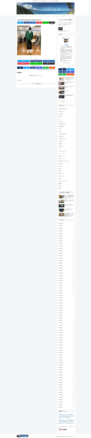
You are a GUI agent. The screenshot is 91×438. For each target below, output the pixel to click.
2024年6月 (66, 258)
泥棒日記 (60, 183)
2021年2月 (66, 355)
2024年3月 (66, 265)
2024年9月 (66, 250)
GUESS (60, 116)
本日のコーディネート (63, 181)
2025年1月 (66, 240)
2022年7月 (66, 312)
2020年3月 (66, 382)
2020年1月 (66, 387)
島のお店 (60, 166)
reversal (60, 131)
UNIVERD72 (61, 136)
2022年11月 (66, 305)
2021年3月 (66, 352)
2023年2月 (66, 297)
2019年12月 (66, 389)
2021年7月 (66, 342)
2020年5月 (66, 377)
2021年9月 (66, 337)
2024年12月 (66, 243)
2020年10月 (66, 364)
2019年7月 (66, 402)
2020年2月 (66, 384)
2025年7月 (66, 225)
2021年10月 (66, 335)
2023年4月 (66, 292)
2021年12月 (66, 330)
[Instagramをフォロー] (39, 68)
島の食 (60, 168)
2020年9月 (66, 367)
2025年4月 (66, 233)
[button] (52, 23)
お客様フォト (61, 146)
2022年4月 (66, 320)
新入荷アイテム (62, 173)
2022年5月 (66, 317)
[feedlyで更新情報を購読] (46, 68)
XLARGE (60, 141)
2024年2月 (66, 268)
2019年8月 (66, 399)
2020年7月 (66, 372)
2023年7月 (66, 285)
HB (59, 118)
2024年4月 (66, 263)
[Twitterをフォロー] (27, 68)
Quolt (60, 128)
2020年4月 (66, 379)
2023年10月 (66, 278)
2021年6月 (66, 345)
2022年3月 (66, 322)
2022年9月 (66, 310)
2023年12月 (66, 273)
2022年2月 (66, 325)
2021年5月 (66, 347)
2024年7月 (66, 255)
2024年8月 (66, 253)
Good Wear (61, 113)
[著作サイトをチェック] (20, 68)
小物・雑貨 (61, 163)
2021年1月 (66, 357)
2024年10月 (66, 248)
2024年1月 (66, 270)
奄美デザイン (61, 156)
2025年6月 (66, 228)
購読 (60, 28)
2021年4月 (66, 350)
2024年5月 (66, 260)
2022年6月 (66, 315)
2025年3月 (66, 235)
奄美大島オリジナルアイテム (64, 161)
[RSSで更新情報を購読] (52, 68)
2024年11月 (66, 245)
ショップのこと (62, 153)
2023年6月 (66, 287)
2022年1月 (66, 327)
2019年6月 (66, 404)
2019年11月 (66, 392)
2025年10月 (66, 223)
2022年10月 (66, 307)
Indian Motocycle (62, 123)
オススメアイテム (62, 151)
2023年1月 (66, 300)
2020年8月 (66, 369)
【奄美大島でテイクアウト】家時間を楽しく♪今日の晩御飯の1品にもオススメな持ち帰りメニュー (66, 416)
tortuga (66, 44)
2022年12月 (66, 302)
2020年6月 (66, 374)
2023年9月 (66, 280)
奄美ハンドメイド (62, 158)
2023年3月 (66, 295)
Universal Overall (62, 138)
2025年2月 (66, 238)
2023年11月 (66, 275)
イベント (60, 148)
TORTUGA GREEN (62, 133)
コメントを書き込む (36, 83)
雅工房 (60, 185)
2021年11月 (66, 332)
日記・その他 (61, 176)
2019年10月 (66, 394)
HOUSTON (61, 121)
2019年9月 (66, 397)
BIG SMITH (61, 111)
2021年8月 (66, 340)
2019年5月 (66, 407)
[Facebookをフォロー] (33, 68)
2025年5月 (66, 230)
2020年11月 (66, 362)
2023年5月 (66, 290)
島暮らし (60, 171)
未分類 (60, 178)
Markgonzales (61, 126)
